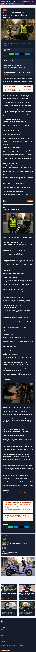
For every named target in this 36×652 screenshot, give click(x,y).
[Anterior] (2, 566)
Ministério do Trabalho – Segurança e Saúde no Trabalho (15, 492)
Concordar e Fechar (6, 650)
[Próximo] (34, 566)
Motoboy (17, 86)
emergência (12, 338)
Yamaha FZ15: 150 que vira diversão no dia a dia (13, 1)
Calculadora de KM (4, 639)
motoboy (13, 104)
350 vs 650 (2, 635)
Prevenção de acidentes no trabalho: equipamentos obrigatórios (17, 62)
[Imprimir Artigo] (9, 45)
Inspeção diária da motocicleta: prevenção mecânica (14, 67)
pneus (11, 315)
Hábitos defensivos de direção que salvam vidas (13, 65)
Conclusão (6, 70)
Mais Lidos (3, 641)
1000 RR (2, 629)
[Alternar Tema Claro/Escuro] (32, 4)
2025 (1, 632)
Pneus (31, 317)
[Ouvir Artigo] (5, 50)
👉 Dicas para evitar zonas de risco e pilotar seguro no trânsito (17, 504)
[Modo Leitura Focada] (7, 45)
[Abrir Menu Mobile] (34, 4)
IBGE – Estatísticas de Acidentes (10, 498)
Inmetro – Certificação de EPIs (10, 496)
